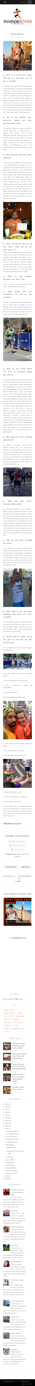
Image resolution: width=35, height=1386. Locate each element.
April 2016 (10, 1165)
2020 (6, 1118)
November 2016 (12, 1134)
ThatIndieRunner (24, 877)
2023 (6, 1109)
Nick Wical (10, 1157)
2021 (6, 1115)
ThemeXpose (17, 1381)
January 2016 (11, 1173)
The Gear (16, 1025)
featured (6, 1028)
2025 (6, 1107)
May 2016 (10, 1162)
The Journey (16, 1019)
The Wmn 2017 (7, 1025)
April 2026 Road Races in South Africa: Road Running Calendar (18, 1046)
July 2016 (9, 1145)
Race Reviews (7, 1022)
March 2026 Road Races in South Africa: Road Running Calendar (19, 1056)
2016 (6, 1128)
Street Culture (17, 1022)
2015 (6, 1176)
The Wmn (19, 1013)
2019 (6, 1120)
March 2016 (10, 1168)
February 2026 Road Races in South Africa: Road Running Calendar (19, 1066)
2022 (6, 1112)
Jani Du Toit (14, 1211)
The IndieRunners (20, 1016)
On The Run (7, 1019)
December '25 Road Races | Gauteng (18, 1088)
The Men (11, 1016)
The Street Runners (9, 1013)
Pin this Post (19, 849)
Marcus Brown (11, 1147)
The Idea (6, 1031)
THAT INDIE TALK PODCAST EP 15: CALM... (16, 923)
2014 (6, 1179)
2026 (6, 1104)
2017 (5, 1016)
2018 (6, 1123)
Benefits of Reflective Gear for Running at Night (18, 1192)
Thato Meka (14, 1245)
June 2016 (10, 1160)
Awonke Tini (15, 1317)
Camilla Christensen (17, 1227)
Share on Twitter (18, 845)
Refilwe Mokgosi (16, 1333)
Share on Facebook (18, 841)
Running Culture (16, 854)
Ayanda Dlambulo (16, 1261)
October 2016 (11, 1136)
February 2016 (11, 1170)
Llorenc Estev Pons (17, 1301)
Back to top (27, 1384)
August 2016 (10, 1142)
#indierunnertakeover (17, 1028)
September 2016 (12, 1139)
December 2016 (12, 1131)
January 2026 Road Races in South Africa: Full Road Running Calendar (18, 1078)
